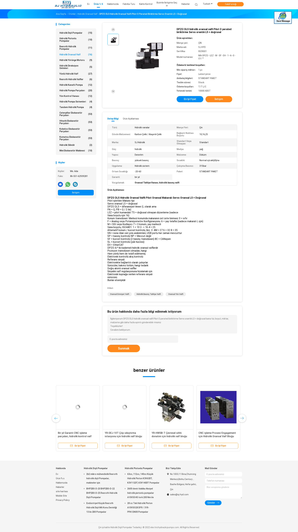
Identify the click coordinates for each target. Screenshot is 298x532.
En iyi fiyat (190, 99)
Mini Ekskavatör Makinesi (75, 150)
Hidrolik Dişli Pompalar (75, 33)
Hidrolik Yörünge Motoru (75, 60)
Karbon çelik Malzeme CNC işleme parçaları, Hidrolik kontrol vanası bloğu (124, 436)
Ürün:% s (60, 478)
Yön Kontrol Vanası (75, 96)
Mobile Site (61, 496)
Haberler (60, 487)
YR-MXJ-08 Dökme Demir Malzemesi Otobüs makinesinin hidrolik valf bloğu (75, 436)
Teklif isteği (230, 4)
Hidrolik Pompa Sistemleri (75, 101)
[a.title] (77, 407)
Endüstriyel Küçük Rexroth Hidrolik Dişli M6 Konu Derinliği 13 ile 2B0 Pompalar (101, 507)
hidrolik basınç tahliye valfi (149, 294)
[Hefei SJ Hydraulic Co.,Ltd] (68, 4)
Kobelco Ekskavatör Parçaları (75, 130)
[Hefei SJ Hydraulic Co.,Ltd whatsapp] (67, 184)
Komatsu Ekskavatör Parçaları (75, 138)
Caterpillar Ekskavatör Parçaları (75, 114)
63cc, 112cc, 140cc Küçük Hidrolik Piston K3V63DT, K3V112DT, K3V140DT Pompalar (143, 478)
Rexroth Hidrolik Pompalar (75, 47)
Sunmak (123, 348)
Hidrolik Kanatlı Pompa (75, 85)
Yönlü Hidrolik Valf (75, 74)
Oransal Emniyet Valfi (119, 294)
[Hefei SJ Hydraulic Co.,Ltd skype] (75, 184)
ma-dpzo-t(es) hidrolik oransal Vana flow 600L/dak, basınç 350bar (216, 436)
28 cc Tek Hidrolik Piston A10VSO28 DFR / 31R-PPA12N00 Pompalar (139, 507)
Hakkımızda (61, 482)
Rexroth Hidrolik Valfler (75, 79)
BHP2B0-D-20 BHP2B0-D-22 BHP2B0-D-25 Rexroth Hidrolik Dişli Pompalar (101, 493)
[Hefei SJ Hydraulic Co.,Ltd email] (60, 184)
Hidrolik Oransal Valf (75, 54)
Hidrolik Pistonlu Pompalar (75, 39)
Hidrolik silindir (75, 145)
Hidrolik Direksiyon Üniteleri (75, 66)
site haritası (62, 491)
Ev (57, 474)
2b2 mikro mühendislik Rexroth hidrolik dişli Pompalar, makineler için (101, 478)
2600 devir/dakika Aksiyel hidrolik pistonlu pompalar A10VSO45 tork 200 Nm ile (140, 493)
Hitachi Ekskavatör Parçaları (75, 122)
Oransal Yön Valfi (175, 294)
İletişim (75, 192)
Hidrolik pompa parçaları (75, 90)
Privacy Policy (63, 500)
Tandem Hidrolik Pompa (75, 107)
